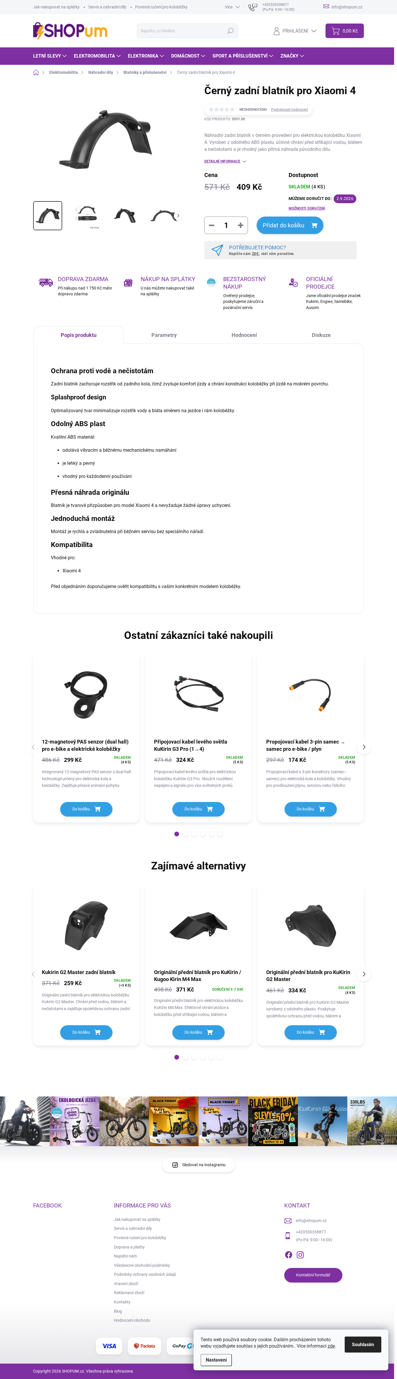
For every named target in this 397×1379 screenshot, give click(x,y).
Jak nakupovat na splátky (56, 7)
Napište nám (125, 1256)
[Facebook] (288, 1253)
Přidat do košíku (283, 225)
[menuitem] (50, 56)
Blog (118, 1311)
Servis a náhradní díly (107, 7)
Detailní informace (222, 161)
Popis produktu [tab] (78, 335)
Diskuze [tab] (321, 335)
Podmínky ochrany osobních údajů (145, 1274)
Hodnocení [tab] (244, 335)
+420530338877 (311, 1232)
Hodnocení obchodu (132, 1320)
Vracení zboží (126, 1283)
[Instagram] (300, 1253)
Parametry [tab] (164, 335)
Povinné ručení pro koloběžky (161, 7)
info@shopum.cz (311, 1220)
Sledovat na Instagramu (204, 1164)
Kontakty (122, 1302)
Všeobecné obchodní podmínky (142, 1265)
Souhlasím (363, 1344)
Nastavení (216, 1360)
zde (331, 1346)
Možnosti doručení (307, 208)
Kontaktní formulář (313, 1275)
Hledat (230, 30)
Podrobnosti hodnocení (289, 110)
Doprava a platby (129, 1247)
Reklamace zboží (129, 1292)
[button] (176, 834)
